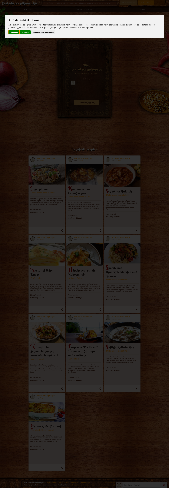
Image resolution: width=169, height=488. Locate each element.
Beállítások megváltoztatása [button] (43, 32)
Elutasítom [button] (25, 32)
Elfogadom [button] (14, 32)
